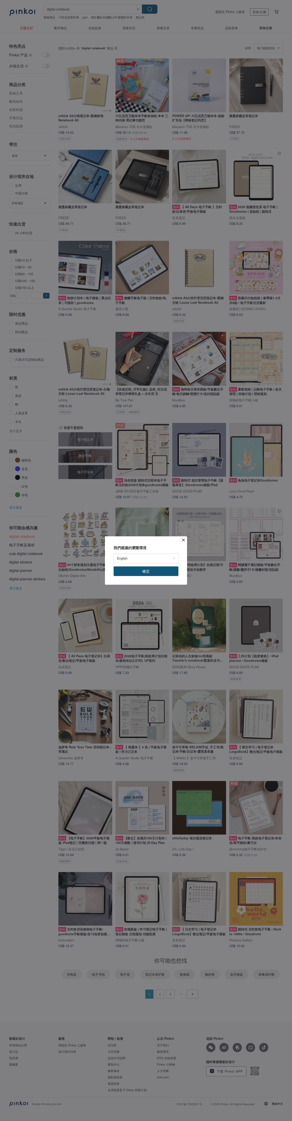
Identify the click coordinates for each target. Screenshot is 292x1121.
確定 (146, 571)
